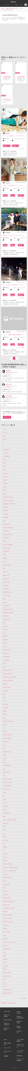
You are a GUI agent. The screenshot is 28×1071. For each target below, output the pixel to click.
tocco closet (7, 380)
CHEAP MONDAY (7, 949)
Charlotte (5, 911)
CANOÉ (4, 599)
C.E (3, 446)
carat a (4, 633)
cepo (4, 833)
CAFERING (5, 483)
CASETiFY (5, 714)
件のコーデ (10, 387)
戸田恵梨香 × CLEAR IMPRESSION (10, 254)
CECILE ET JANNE (7, 779)
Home (5, 1039)
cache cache (6, 473)
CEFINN (4, 792)
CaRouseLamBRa (7, 687)
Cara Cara (5, 626)
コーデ (12, 4)
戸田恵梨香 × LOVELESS (8, 252)
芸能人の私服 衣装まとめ (12, 8)
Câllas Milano (6, 507)
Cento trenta (6, 823)
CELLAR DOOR (6, 813)
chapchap (5, 891)
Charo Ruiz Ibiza (6, 932)
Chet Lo (4, 982)
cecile (4, 775)
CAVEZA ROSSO (6, 751)
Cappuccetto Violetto (8, 609)
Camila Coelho (6, 537)
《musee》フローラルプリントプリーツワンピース (21, 80)
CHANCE (5, 874)
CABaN (4, 466)
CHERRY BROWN (7, 976)
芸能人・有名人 (18, 4)
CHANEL (4, 391)
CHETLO (5, 986)
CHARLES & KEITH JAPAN (9, 901)
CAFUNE (5, 486)
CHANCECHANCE (7, 877)
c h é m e (5, 429)
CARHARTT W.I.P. (7, 650)
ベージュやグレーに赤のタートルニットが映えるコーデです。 (14, 285)
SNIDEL (8, 391)
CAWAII (4, 755)
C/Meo (4, 459)
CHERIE (4, 962)
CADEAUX (5, 476)
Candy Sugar (6, 585)
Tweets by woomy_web (8, 1003)
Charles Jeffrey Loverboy (9, 908)
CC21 (4, 768)
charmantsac (6, 925)
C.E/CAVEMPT (6, 449)
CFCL (4, 843)
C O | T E (5, 432)
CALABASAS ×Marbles (8, 497)
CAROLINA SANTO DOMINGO (10, 677)
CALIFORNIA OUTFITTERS (9, 503)
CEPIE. (4, 830)
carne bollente (6, 660)
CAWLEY (5, 758)
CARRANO (5, 690)
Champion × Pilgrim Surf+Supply (10, 867)
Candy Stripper (6, 582)
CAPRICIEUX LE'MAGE (8, 612)
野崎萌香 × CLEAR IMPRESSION (10, 153)
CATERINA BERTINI (7, 734)
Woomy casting (7, 1019)
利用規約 (6, 1056)
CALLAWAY (5, 510)
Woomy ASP (7, 1011)
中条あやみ (7, 183)
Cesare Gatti (6, 840)
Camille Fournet (6, 548)
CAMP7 (4, 554)
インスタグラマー (6, 4)
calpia (4, 520)
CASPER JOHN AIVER (8, 721)
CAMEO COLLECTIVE (8, 534)
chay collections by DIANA (9, 942)
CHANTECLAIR (6, 884)
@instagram (19, 1055)
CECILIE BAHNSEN (7, 785)
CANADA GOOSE (7, 565)
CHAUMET (5, 938)
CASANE (5, 711)
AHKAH (9, 403)
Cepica (4, 826)
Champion (5, 860)
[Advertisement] (14, 39)
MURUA (13, 391)
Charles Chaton (6, 904)
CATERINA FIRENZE (7, 738)
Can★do (5, 602)
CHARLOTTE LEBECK (8, 921)
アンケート (7, 417)
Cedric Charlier (6, 789)
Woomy (13, 2)
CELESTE (5, 802)
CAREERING (5, 639)
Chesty (4, 979)
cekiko (4, 799)
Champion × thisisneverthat (9, 870)
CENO (4, 816)
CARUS (4, 697)
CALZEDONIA (6, 531)
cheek (4, 952)
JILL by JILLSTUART (18, 378)
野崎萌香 (7, 133)
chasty (4, 935)
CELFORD (5, 806)
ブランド (21, 8)
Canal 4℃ (5, 571)
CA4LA (4, 463)
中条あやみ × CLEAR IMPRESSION (10, 204)
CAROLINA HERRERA (8, 673)
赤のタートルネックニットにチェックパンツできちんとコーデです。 (14, 235)
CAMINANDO (6, 551)
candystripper (6, 588)
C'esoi (4, 436)
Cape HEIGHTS (6, 605)
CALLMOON (5, 514)
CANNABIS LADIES (7, 592)
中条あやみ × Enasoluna (8, 202)
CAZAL (4, 762)
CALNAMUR (5, 517)
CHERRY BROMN (7, 972)
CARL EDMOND (6, 656)
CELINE (4, 809)
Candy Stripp (6, 578)
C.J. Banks (5, 452)
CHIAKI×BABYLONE (7, 989)
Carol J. (4, 667)
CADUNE (5, 480)
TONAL (19, 403)
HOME (2, 8)
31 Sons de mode (9, 378)
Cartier (4, 694)
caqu (4, 622)
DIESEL (20, 391)
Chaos (4, 887)
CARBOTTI (5, 636)
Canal (4, 568)
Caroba (4, 663)
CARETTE (5, 643)
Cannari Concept (6, 595)
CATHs (4, 745)
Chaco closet (6, 853)
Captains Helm (6, 619)
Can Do (4, 561)
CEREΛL (5, 836)
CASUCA (5, 731)
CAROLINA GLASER (7, 670)
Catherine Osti (6, 741)
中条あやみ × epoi (18, 202)
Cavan (4, 748)
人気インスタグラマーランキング (20, 1046)
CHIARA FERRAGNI (7, 993)
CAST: (4, 728)
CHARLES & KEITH (7, 898)
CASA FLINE (6, 704)
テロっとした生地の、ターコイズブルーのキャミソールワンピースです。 (14, 136)
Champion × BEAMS (7, 864)
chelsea (4, 955)
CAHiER (4, 490)
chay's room (6, 945)
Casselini (5, 724)
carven (4, 700)
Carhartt (5, 646)
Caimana (5, 493)
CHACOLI (5, 857)
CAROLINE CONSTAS (8, 680)
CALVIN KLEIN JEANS (8, 527)
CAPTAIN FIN (6, 616)
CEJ (4, 796)
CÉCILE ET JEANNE (7, 782)
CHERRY (5, 969)
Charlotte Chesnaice (7, 915)
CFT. (4, 850)
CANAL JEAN (6, 575)
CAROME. (5, 684)
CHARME (5, 928)
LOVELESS (14, 403)
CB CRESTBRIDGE (7, 765)
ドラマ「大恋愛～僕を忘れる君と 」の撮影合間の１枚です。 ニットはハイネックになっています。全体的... (14, 334)
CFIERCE (5, 847)
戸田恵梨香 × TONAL (19, 252)
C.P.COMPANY (6, 456)
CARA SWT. (5, 629)
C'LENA (4, 439)
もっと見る (22, 148)
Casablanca (5, 707)
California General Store (8, 500)
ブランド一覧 (7, 1047)
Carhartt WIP (6, 653)
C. (3, 442)
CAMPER (5, 558)
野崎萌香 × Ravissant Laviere (9, 155)
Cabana (4, 469)
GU (17, 391)
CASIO (4, 717)
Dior (3, 380)
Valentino (4, 403)
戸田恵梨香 (7, 232)
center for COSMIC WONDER (9, 819)
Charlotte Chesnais (7, 918)
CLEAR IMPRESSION (7, 76)
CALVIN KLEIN (6, 524)
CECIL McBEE (6, 772)
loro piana (4, 405)
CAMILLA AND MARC (8, 544)
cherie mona (5, 966)
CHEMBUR (5, 959)
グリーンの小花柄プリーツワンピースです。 (14, 185)
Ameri (3, 378)
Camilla (4, 541)
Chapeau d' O (6, 894)
